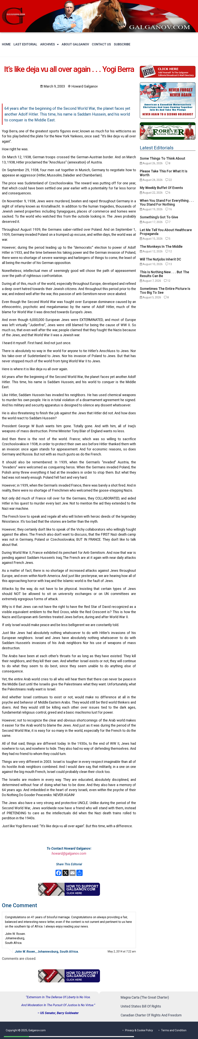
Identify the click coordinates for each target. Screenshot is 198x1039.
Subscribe (122, 44)
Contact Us (101, 44)
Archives (47, 44)
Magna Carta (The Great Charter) (145, 997)
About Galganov (75, 44)
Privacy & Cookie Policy (139, 1030)
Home (6, 44)
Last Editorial (25, 44)
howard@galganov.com (69, 853)
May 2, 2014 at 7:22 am (122, 951)
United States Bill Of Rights (141, 1006)
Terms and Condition (173, 1030)
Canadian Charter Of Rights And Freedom (151, 1015)
